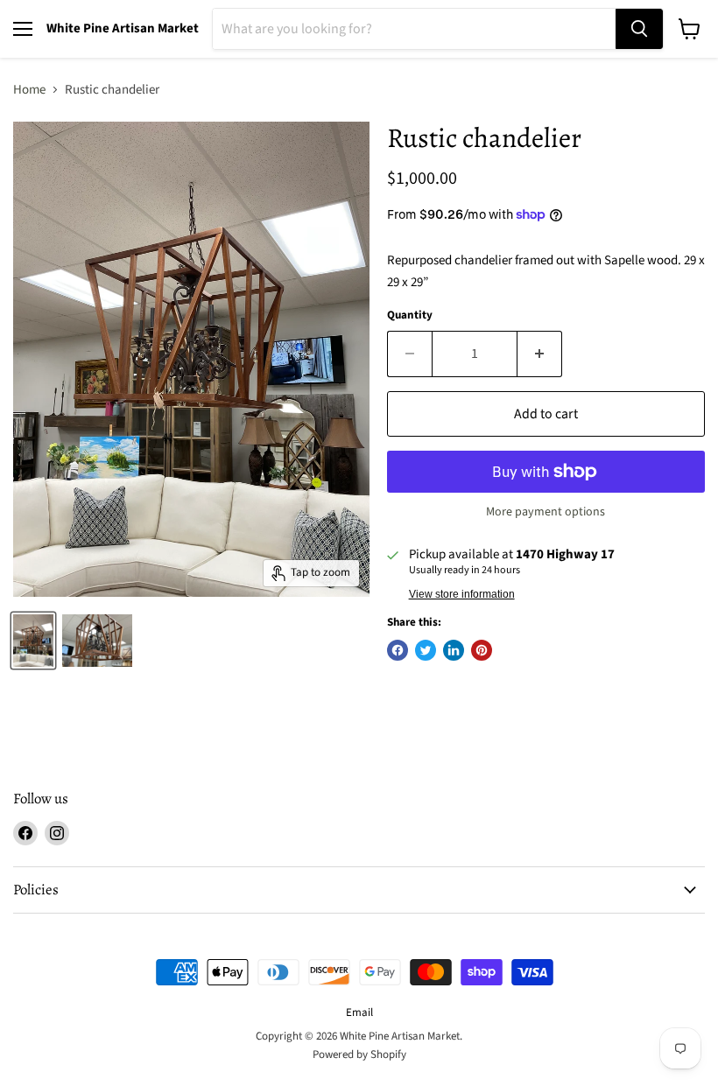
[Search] (639, 29)
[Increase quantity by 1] (539, 353)
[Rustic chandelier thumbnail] (33, 641)
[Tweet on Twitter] (425, 650)
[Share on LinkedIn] (453, 650)
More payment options (545, 512)
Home (29, 89)
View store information (462, 594)
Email (359, 1012)
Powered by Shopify (359, 1054)
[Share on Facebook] (397, 650)
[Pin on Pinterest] (481, 650)
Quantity (410, 315)
